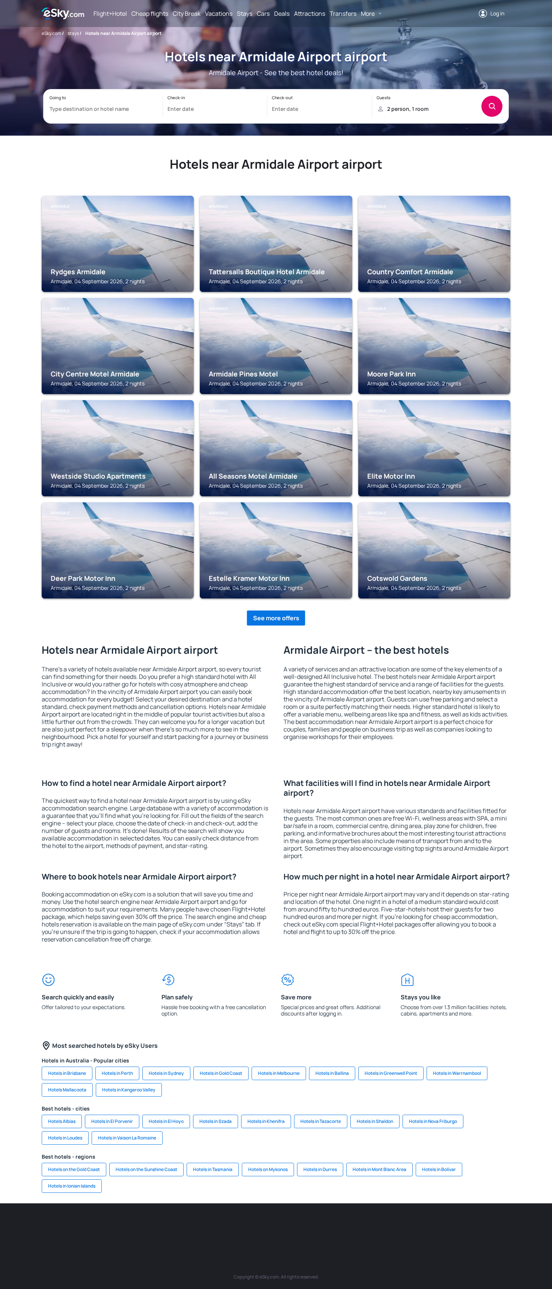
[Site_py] (467, 1226)
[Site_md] (242, 1226)
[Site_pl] (152, 1226)
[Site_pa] (354, 1226)
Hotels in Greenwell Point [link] (391, 1073)
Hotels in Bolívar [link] (439, 1169)
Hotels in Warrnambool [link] (457, 1073)
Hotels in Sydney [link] (166, 1073)
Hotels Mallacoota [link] (67, 1090)
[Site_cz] (219, 1226)
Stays (244, 13)
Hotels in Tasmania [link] (212, 1169)
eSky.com (51, 33)
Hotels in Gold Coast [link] (221, 1073)
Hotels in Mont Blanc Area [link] (379, 1169)
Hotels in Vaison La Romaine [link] (127, 1138)
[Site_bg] (129, 1226)
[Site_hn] (445, 1226)
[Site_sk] (264, 1226)
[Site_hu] (287, 1226)
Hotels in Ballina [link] (332, 1073)
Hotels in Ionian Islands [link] (71, 1186)
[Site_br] (84, 1226)
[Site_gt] (422, 1226)
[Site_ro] (107, 1226)
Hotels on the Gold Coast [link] (74, 1169)
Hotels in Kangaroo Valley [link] (128, 1090)
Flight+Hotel (110, 13)
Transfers (343, 13)
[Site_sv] (377, 1226)
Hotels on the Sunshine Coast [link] (146, 1169)
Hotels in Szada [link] (215, 1121)
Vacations (218, 13)
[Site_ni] (400, 1226)
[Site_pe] (174, 1226)
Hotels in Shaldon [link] (375, 1121)
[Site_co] (309, 1226)
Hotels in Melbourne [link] (279, 1073)
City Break (187, 13)
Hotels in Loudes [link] (65, 1138)
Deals (282, 13)
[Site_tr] (197, 1226)
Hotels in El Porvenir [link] (112, 1121)
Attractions (309, 13)
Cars (263, 13)
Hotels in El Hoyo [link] (166, 1121)
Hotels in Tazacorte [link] (320, 1121)
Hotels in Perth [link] (117, 1073)
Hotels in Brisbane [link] (67, 1073)
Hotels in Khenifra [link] (266, 1121)
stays (73, 33)
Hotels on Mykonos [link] (268, 1169)
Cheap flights (149, 13)
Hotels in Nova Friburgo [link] (433, 1121)
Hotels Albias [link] (61, 1121)
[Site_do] (332, 1226)
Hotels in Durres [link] (320, 1169)
